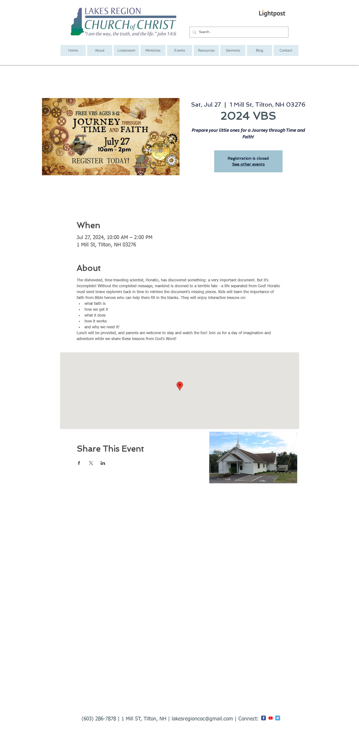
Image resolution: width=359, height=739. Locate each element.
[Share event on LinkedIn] (103, 463)
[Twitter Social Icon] (277, 718)
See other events (248, 164)
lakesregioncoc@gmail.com (202, 719)
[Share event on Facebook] (79, 463)
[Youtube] (270, 718)
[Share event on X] (91, 463)
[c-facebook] (263, 718)
